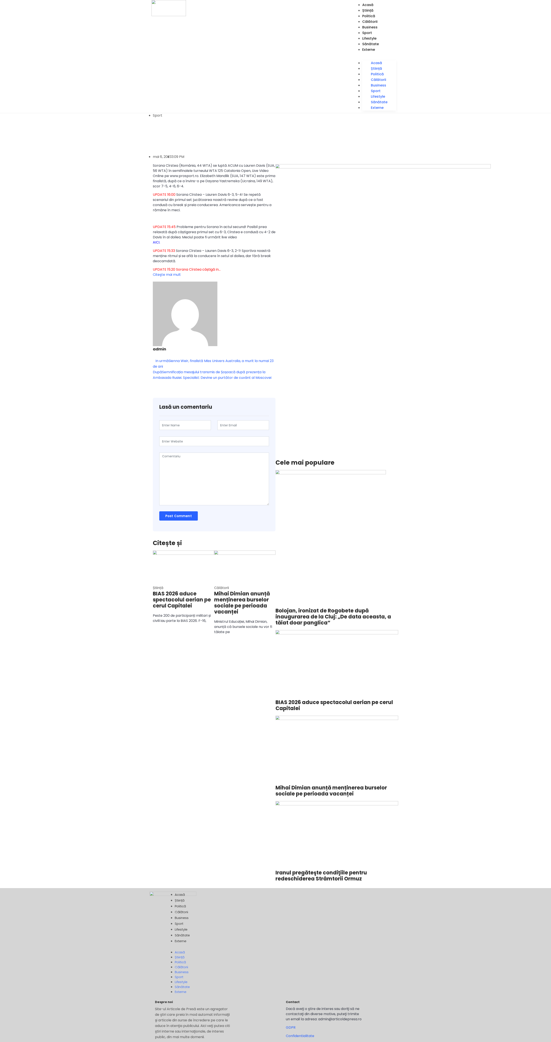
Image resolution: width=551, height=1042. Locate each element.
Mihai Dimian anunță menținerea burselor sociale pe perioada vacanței (242, 603)
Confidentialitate (300, 1035)
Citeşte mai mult (167, 274)
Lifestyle (369, 38)
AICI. (156, 242)
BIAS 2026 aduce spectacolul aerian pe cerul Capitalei (182, 600)
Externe (368, 49)
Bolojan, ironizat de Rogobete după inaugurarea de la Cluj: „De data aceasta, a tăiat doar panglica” (333, 617)
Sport (367, 32)
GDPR (291, 1027)
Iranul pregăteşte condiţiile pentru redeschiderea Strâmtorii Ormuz (321, 876)
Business (370, 27)
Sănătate (370, 44)
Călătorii (370, 21)
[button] (379, 55)
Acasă (367, 4)
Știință (367, 10)
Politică (368, 16)
